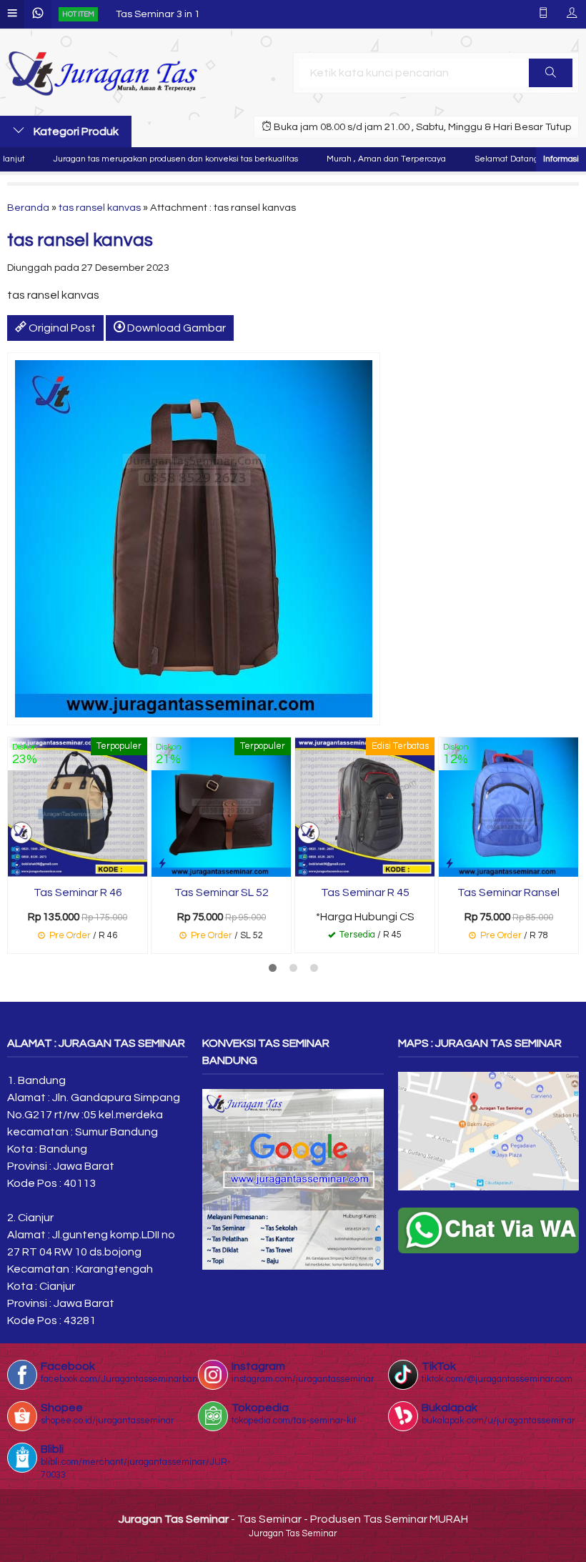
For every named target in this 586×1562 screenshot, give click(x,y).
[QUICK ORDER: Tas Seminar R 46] (18, 863)
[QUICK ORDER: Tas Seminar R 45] (306, 863)
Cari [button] (550, 73)
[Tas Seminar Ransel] (508, 806)
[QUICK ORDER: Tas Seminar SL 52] (162, 863)
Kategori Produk (75, 131)
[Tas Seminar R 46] (77, 806)
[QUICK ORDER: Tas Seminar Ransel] (449, 863)
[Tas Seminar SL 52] (221, 806)
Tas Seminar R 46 (78, 892)
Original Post (61, 328)
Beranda (28, 207)
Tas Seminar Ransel (508, 892)
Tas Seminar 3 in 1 (158, 14)
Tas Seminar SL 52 (221, 892)
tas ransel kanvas (100, 207)
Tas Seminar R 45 (365, 892)
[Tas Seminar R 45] (364, 806)
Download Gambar (175, 328)
